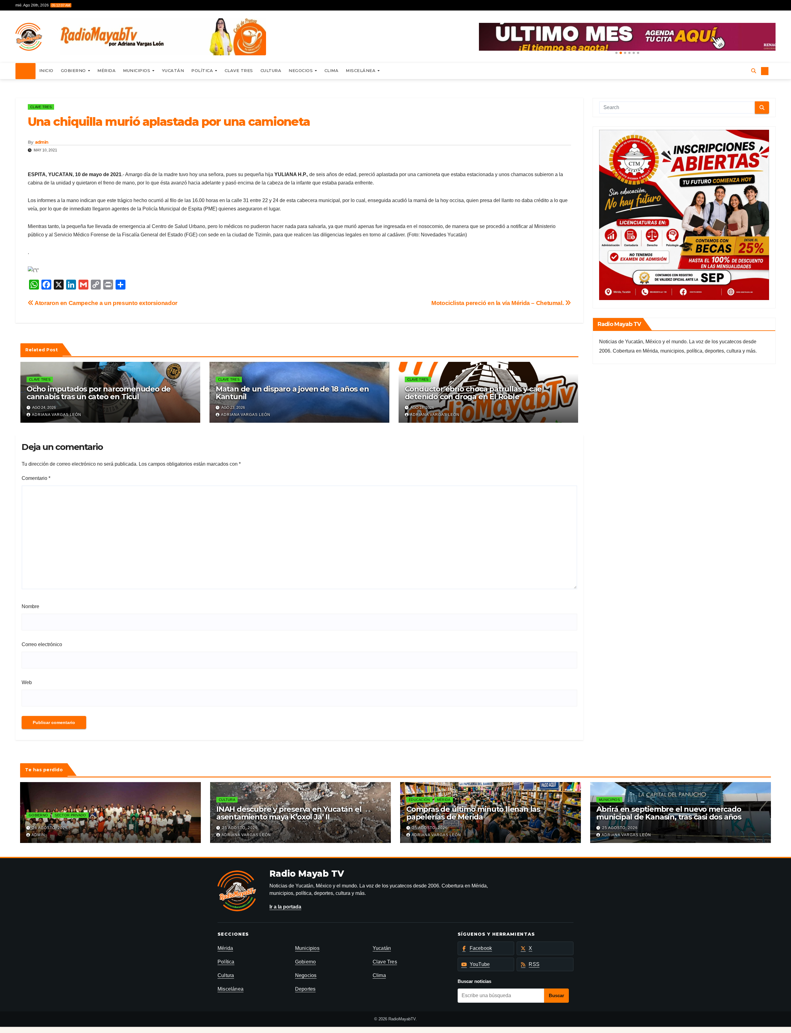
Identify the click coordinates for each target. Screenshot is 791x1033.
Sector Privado (70, 815)
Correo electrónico (42, 644)
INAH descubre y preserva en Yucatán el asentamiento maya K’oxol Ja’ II (288, 813)
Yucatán (173, 70)
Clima (331, 70)
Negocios (301, 70)
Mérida (106, 70)
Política (202, 70)
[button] (616, 53)
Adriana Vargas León (56, 415)
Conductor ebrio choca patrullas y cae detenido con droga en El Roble (473, 392)
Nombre (30, 606)
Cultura (270, 70)
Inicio (46, 70)
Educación (419, 800)
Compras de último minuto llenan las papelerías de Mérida (473, 813)
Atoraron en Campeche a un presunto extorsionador (105, 303)
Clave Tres (239, 70)
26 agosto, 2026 (50, 828)
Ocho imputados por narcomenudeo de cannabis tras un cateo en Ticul (99, 392)
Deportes (305, 989)
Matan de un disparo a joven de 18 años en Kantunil (292, 392)
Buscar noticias (474, 981)
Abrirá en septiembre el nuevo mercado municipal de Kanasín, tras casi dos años (668, 813)
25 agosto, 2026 (240, 828)
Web (27, 682)
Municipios (137, 70)
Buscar (556, 995)
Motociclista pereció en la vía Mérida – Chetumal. (498, 303)
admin (42, 142)
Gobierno (74, 70)
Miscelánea (361, 70)
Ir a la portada (285, 906)
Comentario (36, 478)
